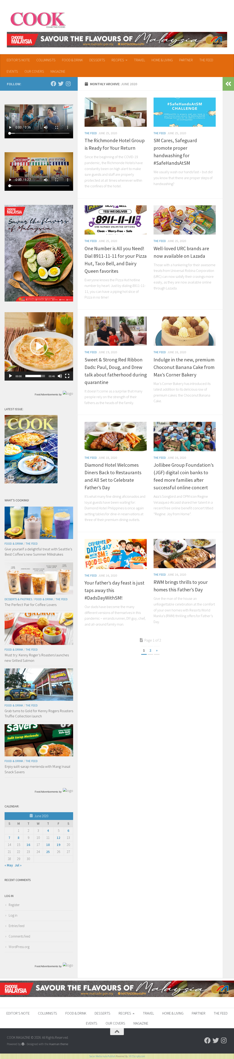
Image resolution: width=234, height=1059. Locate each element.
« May (9, 865)
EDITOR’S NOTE (18, 60)
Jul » (18, 865)
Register (14, 905)
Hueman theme (58, 1044)
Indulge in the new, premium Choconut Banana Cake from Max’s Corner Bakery (184, 367)
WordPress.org (19, 947)
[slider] (35, 376)
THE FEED (206, 60)
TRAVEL (139, 60)
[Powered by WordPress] (22, 1044)
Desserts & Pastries (18, 599)
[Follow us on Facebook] (53, 83)
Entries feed (16, 926)
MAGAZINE (58, 71)
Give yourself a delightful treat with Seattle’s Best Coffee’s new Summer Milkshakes (38, 551)
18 (48, 845)
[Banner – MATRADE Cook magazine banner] (117, 39)
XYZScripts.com (137, 1056)
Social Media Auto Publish (102, 1056)
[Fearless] (39, 300)
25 (48, 852)
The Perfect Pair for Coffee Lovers (30, 604)
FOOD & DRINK (72, 60)
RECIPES (118, 60)
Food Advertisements (46, 394)
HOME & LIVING (162, 60)
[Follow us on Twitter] (61, 83)
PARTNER (186, 60)
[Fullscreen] (67, 376)
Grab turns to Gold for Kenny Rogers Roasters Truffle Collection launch (39, 713)
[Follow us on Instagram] (68, 83)
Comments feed (19, 936)
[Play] (10, 376)
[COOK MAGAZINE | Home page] (38, 19)
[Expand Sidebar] (228, 84)
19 (58, 845)
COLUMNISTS (46, 60)
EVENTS (12, 71)
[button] (39, 346)
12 (58, 837)
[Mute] (60, 376)
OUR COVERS (34, 71)
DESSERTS (97, 60)
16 (28, 845)
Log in (13, 915)
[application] (39, 346)
